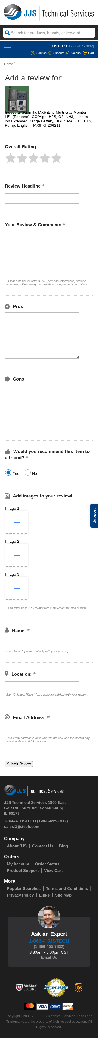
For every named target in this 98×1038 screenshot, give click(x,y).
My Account (18, 864)
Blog (63, 846)
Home (8, 64)
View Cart (53, 870)
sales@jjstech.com (21, 826)
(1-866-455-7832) (81, 46)
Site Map (63, 895)
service (41, 53)
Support (58, 53)
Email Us (49, 957)
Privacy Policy (20, 895)
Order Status (47, 864)
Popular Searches (24, 888)
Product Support (23, 870)
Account (76, 53)
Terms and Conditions (67, 888)
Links (44, 895)
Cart (91, 53)
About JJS (17, 846)
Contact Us (42, 846)
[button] (10, 158)
